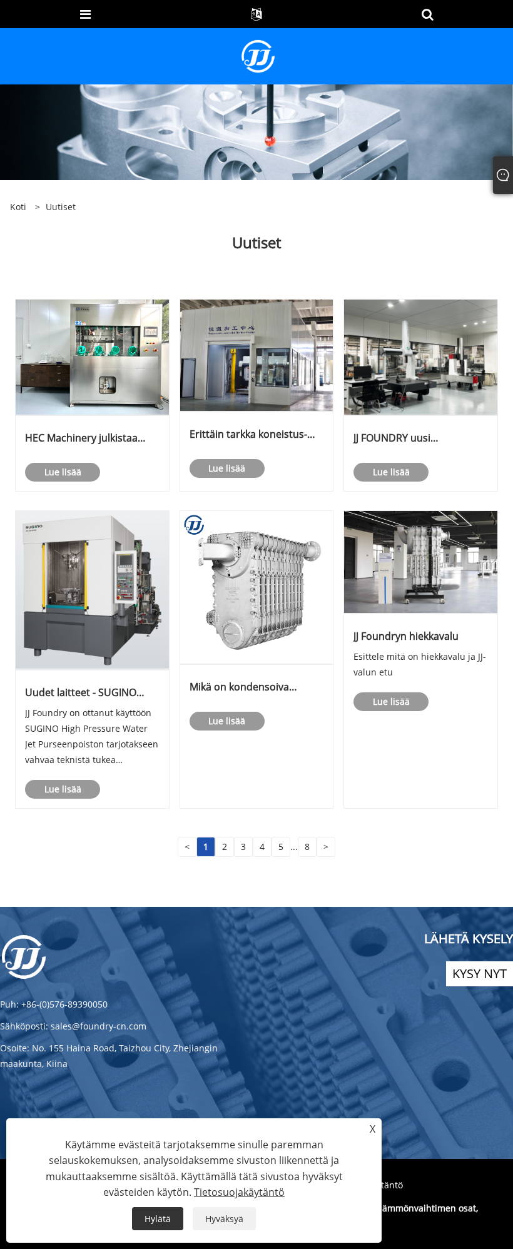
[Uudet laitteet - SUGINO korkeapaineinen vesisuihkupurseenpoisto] (92, 589)
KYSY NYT (479, 973)
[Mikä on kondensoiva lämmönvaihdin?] (256, 586)
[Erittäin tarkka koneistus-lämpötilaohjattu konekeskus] (256, 354)
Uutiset (61, 207)
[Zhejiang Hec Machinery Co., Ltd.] (258, 55)
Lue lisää (62, 472)
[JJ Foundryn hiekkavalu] (420, 561)
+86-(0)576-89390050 (64, 1004)
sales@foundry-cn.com (98, 1026)
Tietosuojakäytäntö (239, 1192)
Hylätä (158, 1219)
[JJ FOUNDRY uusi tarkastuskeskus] (420, 356)
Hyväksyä (224, 1219)
